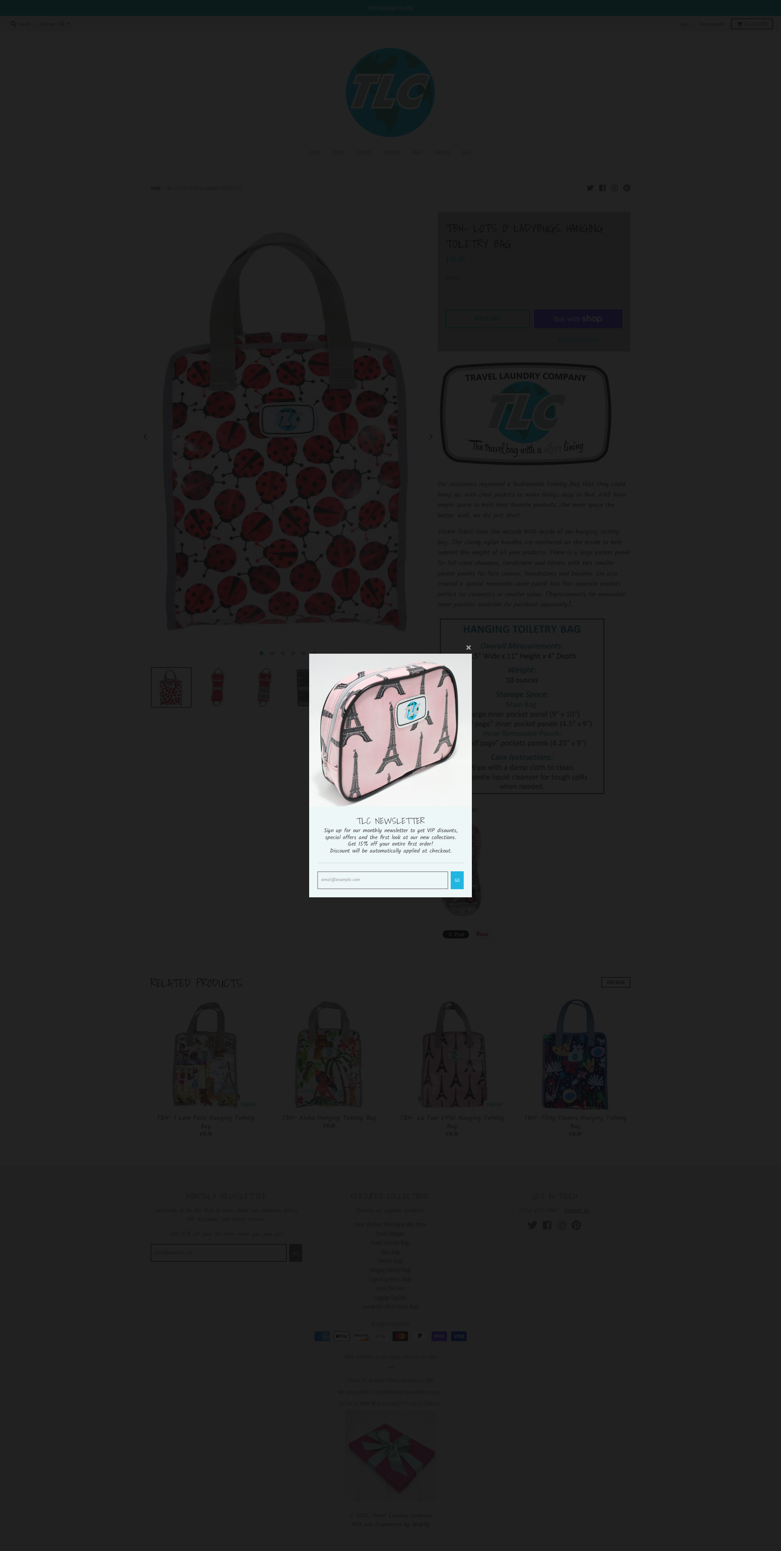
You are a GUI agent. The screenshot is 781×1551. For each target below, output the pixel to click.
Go (457, 880)
